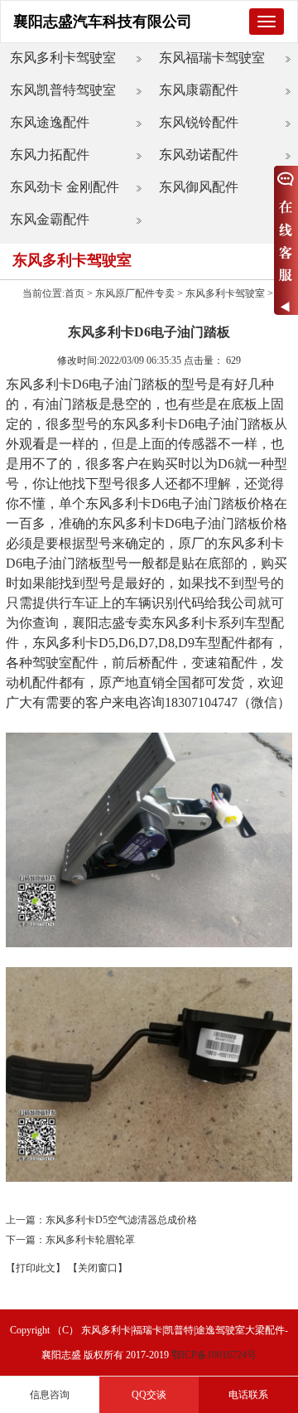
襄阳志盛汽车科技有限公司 (102, 21)
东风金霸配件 (49, 219)
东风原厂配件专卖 (135, 293)
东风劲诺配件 (198, 155)
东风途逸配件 (49, 122)
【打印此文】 (35, 1268)
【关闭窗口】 (97, 1268)
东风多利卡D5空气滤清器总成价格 (121, 1220)
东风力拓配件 (49, 155)
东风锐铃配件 (198, 122)
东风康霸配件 (198, 90)
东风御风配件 (198, 187)
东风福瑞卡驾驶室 (212, 58)
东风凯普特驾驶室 (63, 90)
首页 (74, 293)
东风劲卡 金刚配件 (64, 187)
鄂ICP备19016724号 (214, 1355)
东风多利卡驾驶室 (63, 58)
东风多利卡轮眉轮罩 (90, 1240)
